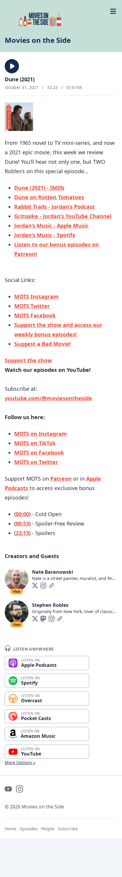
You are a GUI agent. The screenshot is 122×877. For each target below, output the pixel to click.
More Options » (20, 762)
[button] (12, 66)
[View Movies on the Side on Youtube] (8, 788)
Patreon (61, 478)
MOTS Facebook (35, 315)
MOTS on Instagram (40, 433)
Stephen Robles (50, 605)
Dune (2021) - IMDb (39, 187)
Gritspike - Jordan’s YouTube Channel (62, 216)
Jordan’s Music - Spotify (44, 235)
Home (10, 828)
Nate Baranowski (52, 572)
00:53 (22, 523)
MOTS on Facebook (39, 452)
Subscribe (68, 828)
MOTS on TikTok (35, 443)
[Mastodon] (43, 619)
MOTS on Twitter (36, 462)
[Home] (61, 19)
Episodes (29, 828)
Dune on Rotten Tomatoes (49, 197)
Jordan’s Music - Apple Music (51, 225)
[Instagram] (43, 586)
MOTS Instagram (36, 296)
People (47, 828)
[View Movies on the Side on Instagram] (19, 788)
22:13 (22, 532)
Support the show (28, 360)
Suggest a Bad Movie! (42, 343)
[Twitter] (35, 586)
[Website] (51, 586)
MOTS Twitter (32, 305)
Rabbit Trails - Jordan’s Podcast (54, 206)
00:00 (22, 514)
